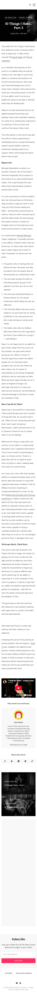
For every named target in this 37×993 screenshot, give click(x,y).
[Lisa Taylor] (18, 715)
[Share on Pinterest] (25, 761)
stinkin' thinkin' (25, 17)
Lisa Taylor (18, 722)
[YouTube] (17, 983)
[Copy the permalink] (32, 761)
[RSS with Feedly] (20, 983)
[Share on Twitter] (11, 761)
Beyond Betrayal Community (18, 987)
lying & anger (17, 57)
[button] (30, 5)
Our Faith (8, 973)
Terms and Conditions (24, 973)
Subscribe (18, 961)
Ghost (27, 990)
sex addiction (10, 17)
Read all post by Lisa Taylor (18, 745)
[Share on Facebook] (4, 761)
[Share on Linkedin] (18, 761)
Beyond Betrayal (24, 235)
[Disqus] (18, 847)
